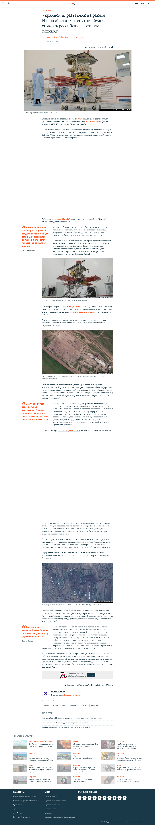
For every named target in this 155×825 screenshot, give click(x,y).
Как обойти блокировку (21, 817)
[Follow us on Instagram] (94, 798)
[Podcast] (119, 798)
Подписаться (17, 805)
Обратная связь (51, 809)
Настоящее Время (77, 37)
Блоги (31, 765)
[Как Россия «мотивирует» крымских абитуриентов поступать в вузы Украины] (108, 744)
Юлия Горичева (48, 37)
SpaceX (81, 119)
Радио (15, 809)
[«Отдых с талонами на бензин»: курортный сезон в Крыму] (64, 756)
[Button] (90, 47)
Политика (46, 11)
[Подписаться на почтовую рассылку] (125, 798)
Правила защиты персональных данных (60, 817)
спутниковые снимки (79, 307)
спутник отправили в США (69, 430)
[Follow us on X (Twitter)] (84, 798)
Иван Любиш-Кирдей (62, 37)
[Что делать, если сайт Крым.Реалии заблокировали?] (108, 780)
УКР (136, 3)
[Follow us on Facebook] (80, 798)
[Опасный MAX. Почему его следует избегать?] (64, 780)
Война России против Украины (40, 742)
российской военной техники (82, 312)
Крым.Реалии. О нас (52, 797)
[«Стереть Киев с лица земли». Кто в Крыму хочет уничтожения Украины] (64, 744)
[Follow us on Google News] (100, 798)
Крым (119, 765)
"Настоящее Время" (93, 122)
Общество (120, 742)
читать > (91, 675)
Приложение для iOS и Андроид (25, 801)
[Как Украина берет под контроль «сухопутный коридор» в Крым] (20, 744)
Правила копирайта (52, 805)
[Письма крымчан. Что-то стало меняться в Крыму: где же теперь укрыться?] (20, 768)
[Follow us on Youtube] (90, 798)
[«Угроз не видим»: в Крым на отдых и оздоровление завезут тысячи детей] (64, 768)
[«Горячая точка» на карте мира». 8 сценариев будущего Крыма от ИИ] (108, 768)
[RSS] (115, 798)
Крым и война (78, 742)
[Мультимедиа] (148, 3)
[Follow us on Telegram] (104, 798)
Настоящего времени (71, 695)
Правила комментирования (55, 801)
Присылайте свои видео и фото (24, 797)
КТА (142, 3)
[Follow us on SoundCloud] (109, 798)
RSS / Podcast (17, 813)
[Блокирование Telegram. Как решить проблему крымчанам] (20, 780)
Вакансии (49, 813)
